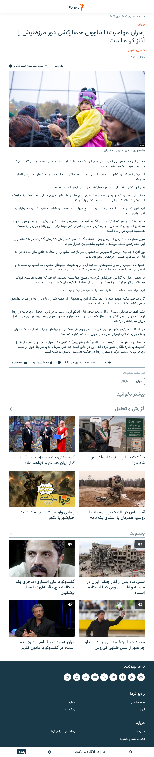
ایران (142, 710)
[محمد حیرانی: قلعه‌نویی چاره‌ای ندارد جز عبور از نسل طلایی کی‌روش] (112, 618)
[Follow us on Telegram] (113, 677)
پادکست (70, 710)
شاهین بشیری (136, 50)
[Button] (58, 66)
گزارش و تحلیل (130, 409)
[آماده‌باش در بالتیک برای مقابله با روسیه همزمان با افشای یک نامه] (112, 489)
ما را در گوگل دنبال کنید (90, 751)
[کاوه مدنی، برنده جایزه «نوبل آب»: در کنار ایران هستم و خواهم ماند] (42, 434)
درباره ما (140, 732)
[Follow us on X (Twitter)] (104, 677)
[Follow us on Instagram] (76, 677)
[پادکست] (50, 752)
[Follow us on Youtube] (95, 677)
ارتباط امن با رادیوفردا (63, 732)
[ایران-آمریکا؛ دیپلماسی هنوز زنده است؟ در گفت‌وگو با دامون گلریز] (42, 618)
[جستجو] (131, 752)
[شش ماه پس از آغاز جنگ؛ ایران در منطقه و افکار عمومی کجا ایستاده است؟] (112, 558)
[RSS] (132, 677)
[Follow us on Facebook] (122, 677)
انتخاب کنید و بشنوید (132, 739)
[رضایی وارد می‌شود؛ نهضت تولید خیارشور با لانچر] (42, 489)
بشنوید (137, 533)
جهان (141, 24)
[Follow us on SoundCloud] (86, 677)
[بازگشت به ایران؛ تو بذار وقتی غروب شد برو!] (112, 434)
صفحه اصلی (138, 703)
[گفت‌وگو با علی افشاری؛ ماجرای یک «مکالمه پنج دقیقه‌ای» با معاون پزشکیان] (42, 558)
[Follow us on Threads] (67, 677)
